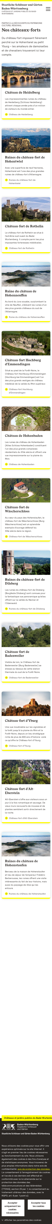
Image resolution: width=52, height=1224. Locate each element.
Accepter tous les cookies (38, 1205)
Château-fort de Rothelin (21, 248)
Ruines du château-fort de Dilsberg (27, 608)
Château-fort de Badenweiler (24, 677)
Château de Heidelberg (21, 114)
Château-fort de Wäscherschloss (25, 536)
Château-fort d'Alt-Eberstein (23, 818)
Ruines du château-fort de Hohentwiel (22, 182)
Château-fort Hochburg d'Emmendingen (21, 391)
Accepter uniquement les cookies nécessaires (12, 1208)
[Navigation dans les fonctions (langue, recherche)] (48, 9)
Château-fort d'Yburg (20, 746)
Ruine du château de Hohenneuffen (27, 317)
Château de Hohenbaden (21, 464)
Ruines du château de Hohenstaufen (27, 893)
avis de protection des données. (34, 1169)
